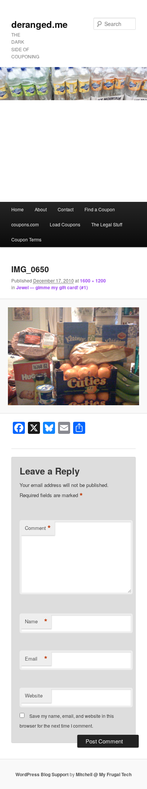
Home (17, 209)
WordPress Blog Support (42, 774)
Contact (66, 209)
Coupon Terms (26, 239)
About (41, 209)
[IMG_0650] (73, 356)
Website (34, 695)
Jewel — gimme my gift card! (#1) (52, 287)
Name (36, 621)
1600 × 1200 (93, 280)
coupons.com (25, 224)
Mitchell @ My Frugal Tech (104, 774)
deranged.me (39, 24)
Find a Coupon (99, 209)
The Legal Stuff (106, 224)
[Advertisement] (73, 151)
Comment (38, 528)
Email (36, 659)
